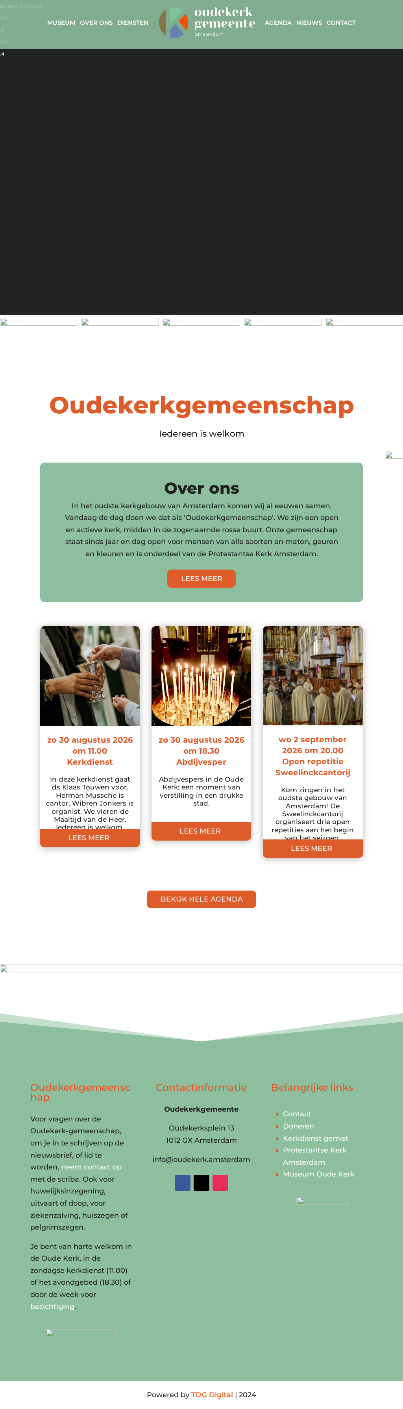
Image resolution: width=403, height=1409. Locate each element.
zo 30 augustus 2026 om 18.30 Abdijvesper (201, 751)
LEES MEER (201, 578)
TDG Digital (212, 1395)
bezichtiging (52, 1306)
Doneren (298, 1126)
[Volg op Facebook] (182, 1183)
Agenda (278, 22)
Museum (61, 22)
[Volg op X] (201, 1183)
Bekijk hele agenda (202, 899)
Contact (341, 22)
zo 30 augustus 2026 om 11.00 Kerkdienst (90, 751)
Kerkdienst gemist (315, 1138)
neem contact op (91, 1167)
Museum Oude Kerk (319, 1174)
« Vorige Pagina (68, 875)
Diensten (132, 22)
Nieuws (309, 22)
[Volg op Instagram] (220, 1183)
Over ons (96, 22)
